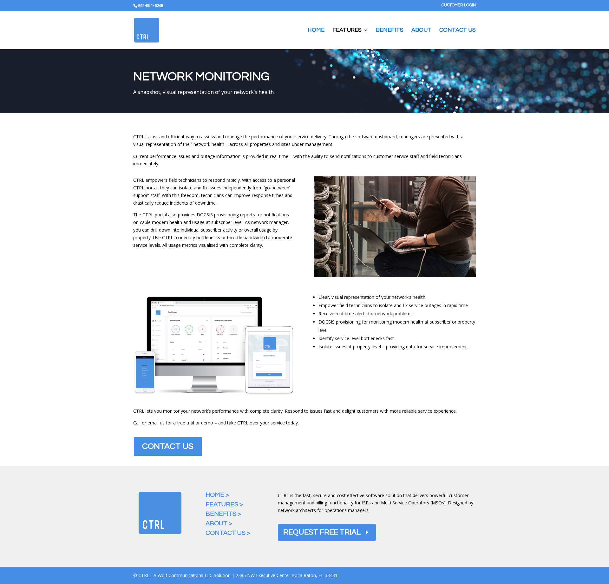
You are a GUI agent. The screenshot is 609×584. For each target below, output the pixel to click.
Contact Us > (228, 533)
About (421, 30)
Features (347, 30)
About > (219, 523)
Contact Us (457, 30)
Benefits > (223, 514)
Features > (224, 504)
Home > (217, 495)
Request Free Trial (322, 532)
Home (316, 30)
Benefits (389, 30)
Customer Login (459, 5)
